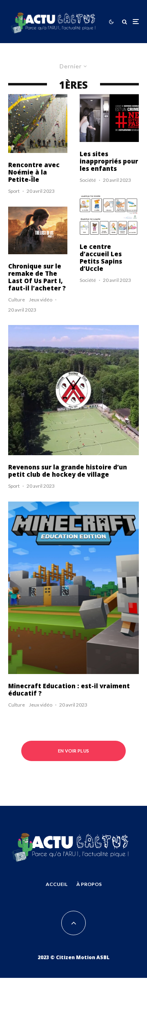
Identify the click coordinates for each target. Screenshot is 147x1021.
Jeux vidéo (40, 300)
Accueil (56, 884)
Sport (14, 191)
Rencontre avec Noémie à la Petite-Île (34, 172)
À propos (89, 884)
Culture (16, 300)
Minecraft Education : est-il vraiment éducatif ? (69, 689)
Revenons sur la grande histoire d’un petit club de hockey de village (67, 470)
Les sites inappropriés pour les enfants (109, 161)
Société (88, 180)
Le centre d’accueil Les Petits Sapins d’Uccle (101, 257)
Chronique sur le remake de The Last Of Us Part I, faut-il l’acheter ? (37, 277)
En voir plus (73, 750)
